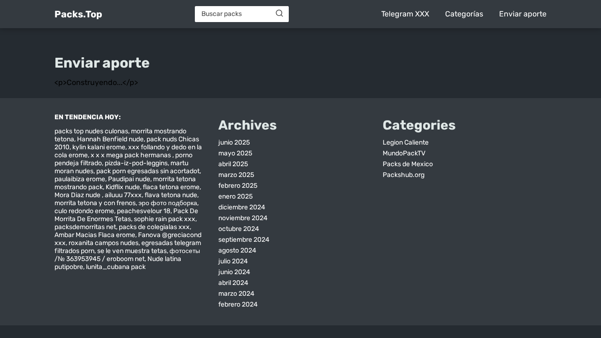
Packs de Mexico (408, 164)
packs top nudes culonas (91, 131)
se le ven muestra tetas (132, 251)
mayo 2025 (235, 153)
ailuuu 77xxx (123, 195)
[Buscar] (279, 13)
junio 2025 (234, 142)
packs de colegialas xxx (154, 227)
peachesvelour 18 (143, 211)
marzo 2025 (236, 175)
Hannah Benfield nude (110, 139)
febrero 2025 (237, 186)
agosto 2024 (237, 250)
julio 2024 (233, 261)
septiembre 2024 (244, 240)
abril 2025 (233, 164)
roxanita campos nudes (104, 243)
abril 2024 (233, 283)
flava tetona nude (171, 195)
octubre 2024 (238, 229)
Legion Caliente (406, 142)
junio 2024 (234, 272)
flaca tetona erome (171, 187)
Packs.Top (78, 14)
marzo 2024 (236, 294)
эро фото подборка (168, 203)
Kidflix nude (123, 187)
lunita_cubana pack (116, 267)
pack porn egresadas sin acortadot (148, 171)
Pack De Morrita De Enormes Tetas (126, 215)
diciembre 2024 (241, 207)
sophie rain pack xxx (164, 219)
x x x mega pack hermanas (131, 155)
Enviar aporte (523, 13)
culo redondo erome (84, 211)
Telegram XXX (405, 13)
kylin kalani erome (98, 147)
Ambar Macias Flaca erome (94, 235)
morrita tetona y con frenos (95, 203)
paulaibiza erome (79, 179)
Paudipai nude (129, 179)
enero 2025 (235, 196)
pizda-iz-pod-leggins (136, 163)
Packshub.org (403, 175)
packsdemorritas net (85, 227)
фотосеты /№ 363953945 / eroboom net (127, 255)
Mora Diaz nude (78, 195)
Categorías (464, 13)
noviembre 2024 (243, 218)
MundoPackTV (404, 153)
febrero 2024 (238, 304)
